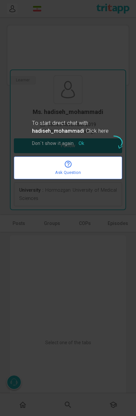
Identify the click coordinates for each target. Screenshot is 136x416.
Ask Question (68, 172)
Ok (81, 144)
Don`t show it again (53, 144)
